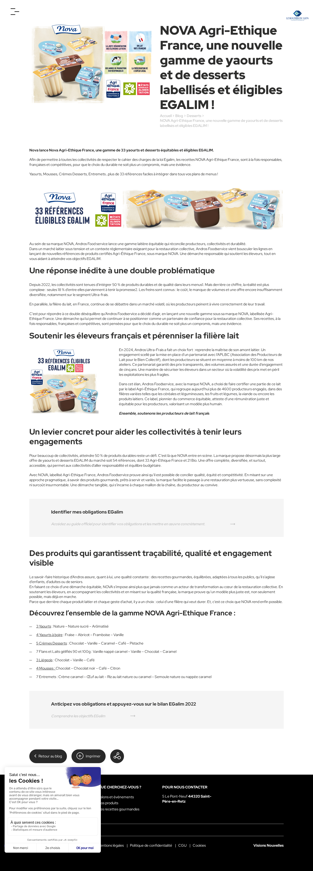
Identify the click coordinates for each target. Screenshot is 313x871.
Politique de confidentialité (151, 845)
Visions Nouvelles (268, 845)
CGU (182, 845)
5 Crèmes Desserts (51, 643)
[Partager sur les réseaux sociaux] (117, 756)
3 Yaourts (43, 626)
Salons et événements (116, 797)
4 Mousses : (46, 668)
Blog (179, 115)
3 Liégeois (44, 660)
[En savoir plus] (156, 209)
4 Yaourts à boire (49, 634)
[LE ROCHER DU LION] (297, 15)
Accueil (166, 115)
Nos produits (108, 803)
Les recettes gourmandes (118, 809)
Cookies (199, 845)
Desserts (194, 115)
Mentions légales (110, 845)
